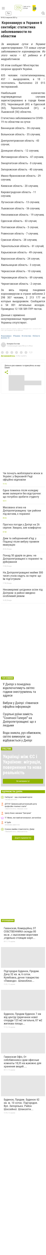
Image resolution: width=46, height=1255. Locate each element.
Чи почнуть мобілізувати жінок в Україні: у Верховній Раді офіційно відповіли (22, 476)
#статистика (26, 336)
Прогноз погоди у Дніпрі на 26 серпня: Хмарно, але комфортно (22, 526)
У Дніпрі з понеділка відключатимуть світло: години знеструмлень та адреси (19, 689)
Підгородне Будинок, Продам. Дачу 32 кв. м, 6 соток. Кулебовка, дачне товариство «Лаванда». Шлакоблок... (22, 975)
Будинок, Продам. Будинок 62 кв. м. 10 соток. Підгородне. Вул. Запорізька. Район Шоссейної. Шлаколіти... (21, 1104)
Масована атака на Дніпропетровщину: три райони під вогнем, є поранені (22, 510)
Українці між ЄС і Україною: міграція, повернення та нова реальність (22, 764)
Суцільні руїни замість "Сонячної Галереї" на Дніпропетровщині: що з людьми (19, 719)
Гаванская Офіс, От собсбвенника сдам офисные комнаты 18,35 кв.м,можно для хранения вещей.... (22, 1061)
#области (36, 336)
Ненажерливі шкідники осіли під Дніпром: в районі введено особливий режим (23, 593)
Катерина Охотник (13, 344)
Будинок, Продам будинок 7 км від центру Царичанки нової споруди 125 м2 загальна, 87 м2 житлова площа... (23, 1018)
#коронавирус (6, 336)
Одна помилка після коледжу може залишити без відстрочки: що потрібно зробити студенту (22, 493)
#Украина (16, 336)
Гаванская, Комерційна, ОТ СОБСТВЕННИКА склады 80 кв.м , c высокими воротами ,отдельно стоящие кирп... (21, 933)
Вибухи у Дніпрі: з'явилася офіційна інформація (20, 705)
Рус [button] (8, 13)
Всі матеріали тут (23, 781)
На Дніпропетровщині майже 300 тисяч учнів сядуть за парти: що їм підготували (23, 576)
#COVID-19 (5, 338)
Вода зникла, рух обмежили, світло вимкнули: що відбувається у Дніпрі (22, 736)
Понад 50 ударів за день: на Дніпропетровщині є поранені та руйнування (22, 558)
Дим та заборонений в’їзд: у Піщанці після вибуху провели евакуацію (21, 541)
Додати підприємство (23, 838)
